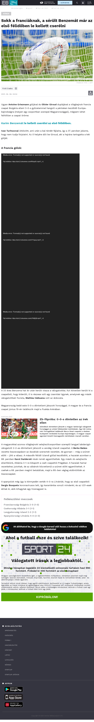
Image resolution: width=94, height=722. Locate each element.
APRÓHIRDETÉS (10, 630)
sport (30, 8)
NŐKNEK (8, 665)
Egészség (9, 635)
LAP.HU (7, 655)
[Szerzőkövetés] (16, 88)
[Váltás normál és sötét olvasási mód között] (77, 2)
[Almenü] (89, 3)
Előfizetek (65, 2)
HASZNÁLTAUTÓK (11, 645)
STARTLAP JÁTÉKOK (12, 674)
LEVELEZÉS (9, 660)
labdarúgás (18, 8)
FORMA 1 (8, 640)
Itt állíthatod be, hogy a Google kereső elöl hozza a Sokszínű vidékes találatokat (50, 527)
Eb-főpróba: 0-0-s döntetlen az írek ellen (64, 421)
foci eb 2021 (43, 8)
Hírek (6, 13)
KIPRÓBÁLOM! (47, 597)
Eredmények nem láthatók (49, 2)
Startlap (8, 670)
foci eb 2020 (58, 8)
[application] (40, 192)
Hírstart (8, 650)
